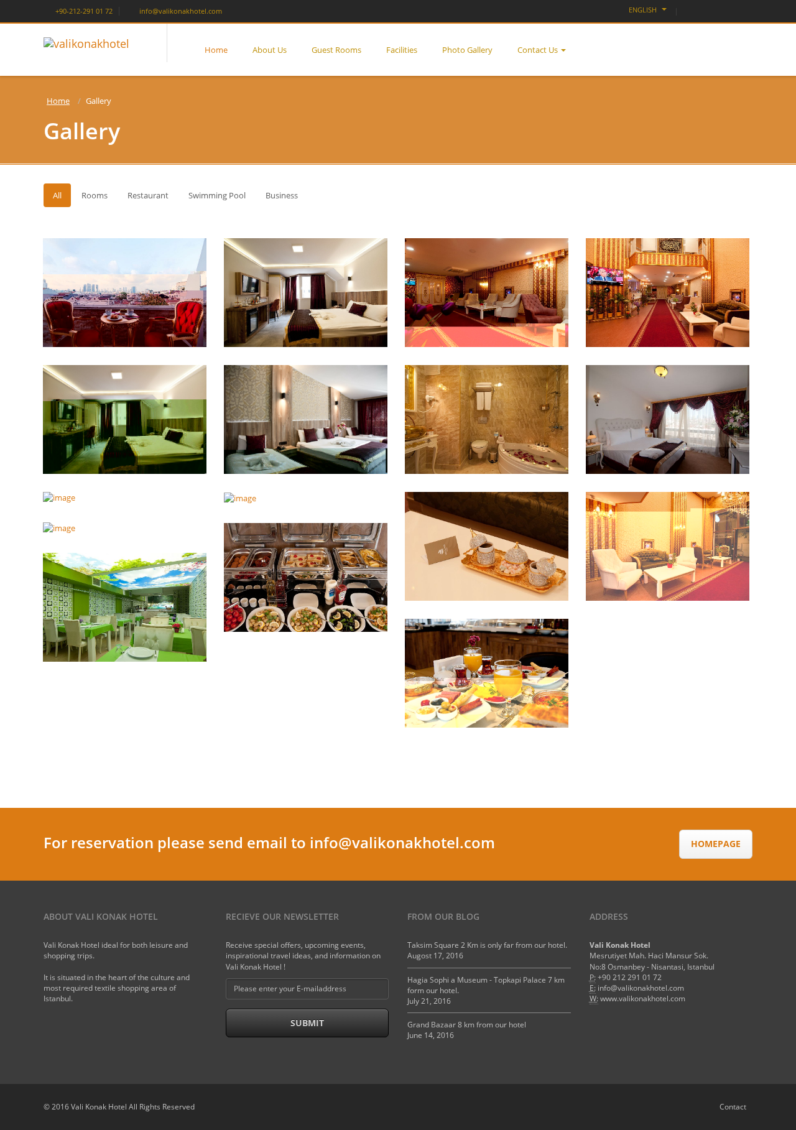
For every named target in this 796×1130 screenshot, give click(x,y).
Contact (733, 1106)
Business (282, 195)
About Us (269, 49)
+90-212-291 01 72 (83, 11)
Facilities (401, 49)
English (644, 9)
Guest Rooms (336, 49)
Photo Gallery (467, 49)
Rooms (94, 195)
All (57, 195)
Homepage (716, 844)
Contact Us (537, 49)
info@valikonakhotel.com (179, 11)
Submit (307, 1023)
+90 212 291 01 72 (630, 977)
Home (216, 49)
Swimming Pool (217, 195)
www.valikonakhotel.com (642, 998)
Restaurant (148, 195)
